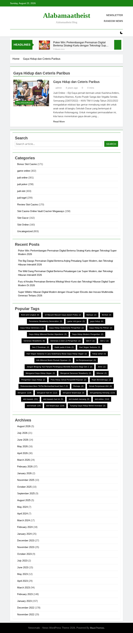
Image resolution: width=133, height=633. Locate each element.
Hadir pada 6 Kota (64, 347)
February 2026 (25, 466)
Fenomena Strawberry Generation (45, 321)
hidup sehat (99, 354)
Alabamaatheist (66, 15)
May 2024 (22, 506)
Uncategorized (24, 103)
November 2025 (25, 480)
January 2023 (24, 601)
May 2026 (22, 446)
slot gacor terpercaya (73, 393)
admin (58, 87)
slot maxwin (30, 399)
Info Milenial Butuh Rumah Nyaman (53, 360)
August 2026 (23, 426)
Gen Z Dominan (40, 347)
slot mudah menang (79, 399)
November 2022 (25, 614)
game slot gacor (76, 321)
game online (23, 170)
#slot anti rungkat (30, 315)
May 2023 (22, 574)
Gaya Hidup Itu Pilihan (100, 328)
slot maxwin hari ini (53, 399)
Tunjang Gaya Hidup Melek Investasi (87, 406)
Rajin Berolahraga (101, 380)
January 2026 (24, 473)
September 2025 (26, 493)
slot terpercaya (55, 406)
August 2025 (23, 500)
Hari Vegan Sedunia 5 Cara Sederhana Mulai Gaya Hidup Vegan (56, 354)
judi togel (21, 197)
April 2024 (22, 513)
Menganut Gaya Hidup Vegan (40, 373)
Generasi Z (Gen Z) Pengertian (65, 341)
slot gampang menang (102, 393)
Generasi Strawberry (34, 341)
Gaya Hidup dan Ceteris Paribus (76, 82)
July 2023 (22, 560)
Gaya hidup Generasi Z (32, 328)
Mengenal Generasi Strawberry (75, 373)
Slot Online (23, 224)
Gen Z (104, 341)
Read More (59, 121)
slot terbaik (34, 406)
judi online (22, 177)
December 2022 (25, 607)
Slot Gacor (23, 217)
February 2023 (25, 594)
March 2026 (23, 459)
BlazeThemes (97, 628)
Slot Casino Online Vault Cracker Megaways (40, 211)
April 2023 (22, 580)
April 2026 (22, 453)
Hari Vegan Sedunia (89, 347)
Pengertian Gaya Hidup (33, 380)
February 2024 (25, 527)
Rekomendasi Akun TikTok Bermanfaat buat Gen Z (44, 386)
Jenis (102, 367)
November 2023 (25, 547)
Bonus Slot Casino (27, 164)
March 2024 (23, 520)
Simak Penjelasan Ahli (100, 386)
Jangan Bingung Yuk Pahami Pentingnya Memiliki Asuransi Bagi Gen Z (59, 367)
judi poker (22, 184)
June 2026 (22, 439)
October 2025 (24, 486)
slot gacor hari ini (47, 393)
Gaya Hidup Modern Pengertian (87, 334)
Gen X (90, 341)
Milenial (102, 373)
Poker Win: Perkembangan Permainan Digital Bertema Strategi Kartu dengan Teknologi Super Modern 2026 (80, 44)
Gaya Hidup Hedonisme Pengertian (66, 328)
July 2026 (22, 433)
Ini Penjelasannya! (86, 360)
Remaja (78, 386)
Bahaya (91, 315)
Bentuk (106, 315)
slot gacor (24, 393)
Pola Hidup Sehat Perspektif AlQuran (68, 380)
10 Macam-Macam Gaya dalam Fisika (63, 315)
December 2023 (25, 540)
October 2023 (24, 554)
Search (111, 144)
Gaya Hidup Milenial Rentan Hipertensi (48, 334)
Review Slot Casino (27, 204)
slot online (102, 399)
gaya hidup (96, 321)
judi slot (21, 191)
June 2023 (22, 567)
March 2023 (23, 587)
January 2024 (24, 533)
